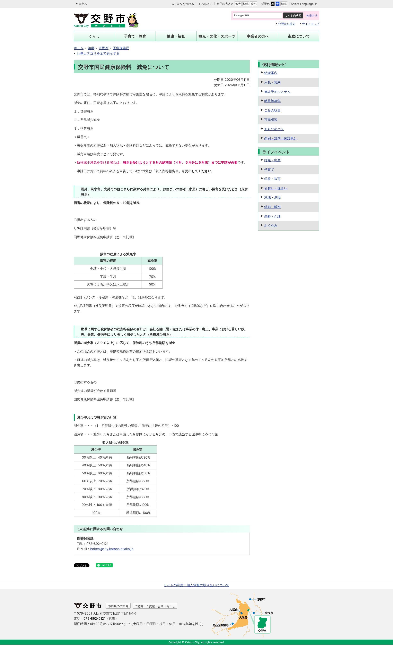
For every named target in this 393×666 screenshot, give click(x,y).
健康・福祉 (176, 36)
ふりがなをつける (182, 4)
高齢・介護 (272, 216)
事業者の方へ (258, 36)
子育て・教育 (135, 36)
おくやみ (270, 225)
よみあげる (205, 4)
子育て (269, 169)
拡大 (238, 4)
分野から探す (286, 23)
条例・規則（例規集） (280, 138)
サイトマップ (310, 23)
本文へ (83, 4)
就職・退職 (272, 197)
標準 (246, 4)
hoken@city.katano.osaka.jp (111, 549)
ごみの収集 (272, 110)
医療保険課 (121, 48)
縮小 (253, 4)
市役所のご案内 (118, 606)
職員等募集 (272, 101)
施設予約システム (277, 92)
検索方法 (312, 15)
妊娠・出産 (272, 160)
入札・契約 (272, 82)
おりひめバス (274, 129)
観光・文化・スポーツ (217, 36)
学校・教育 (272, 179)
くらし (94, 36)
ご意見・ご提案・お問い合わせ (155, 606)
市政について (299, 36)
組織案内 (270, 73)
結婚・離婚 (272, 207)
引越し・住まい (275, 188)
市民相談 (270, 119)
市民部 (103, 48)
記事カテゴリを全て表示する (98, 53)
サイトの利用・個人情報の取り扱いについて (196, 585)
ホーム (79, 48)
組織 (91, 48)
